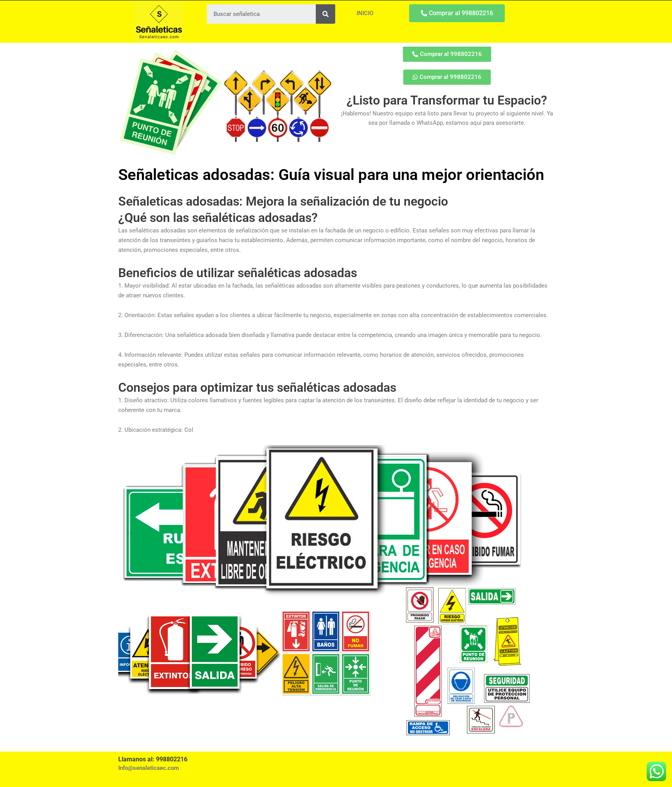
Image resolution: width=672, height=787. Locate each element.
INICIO (365, 13)
